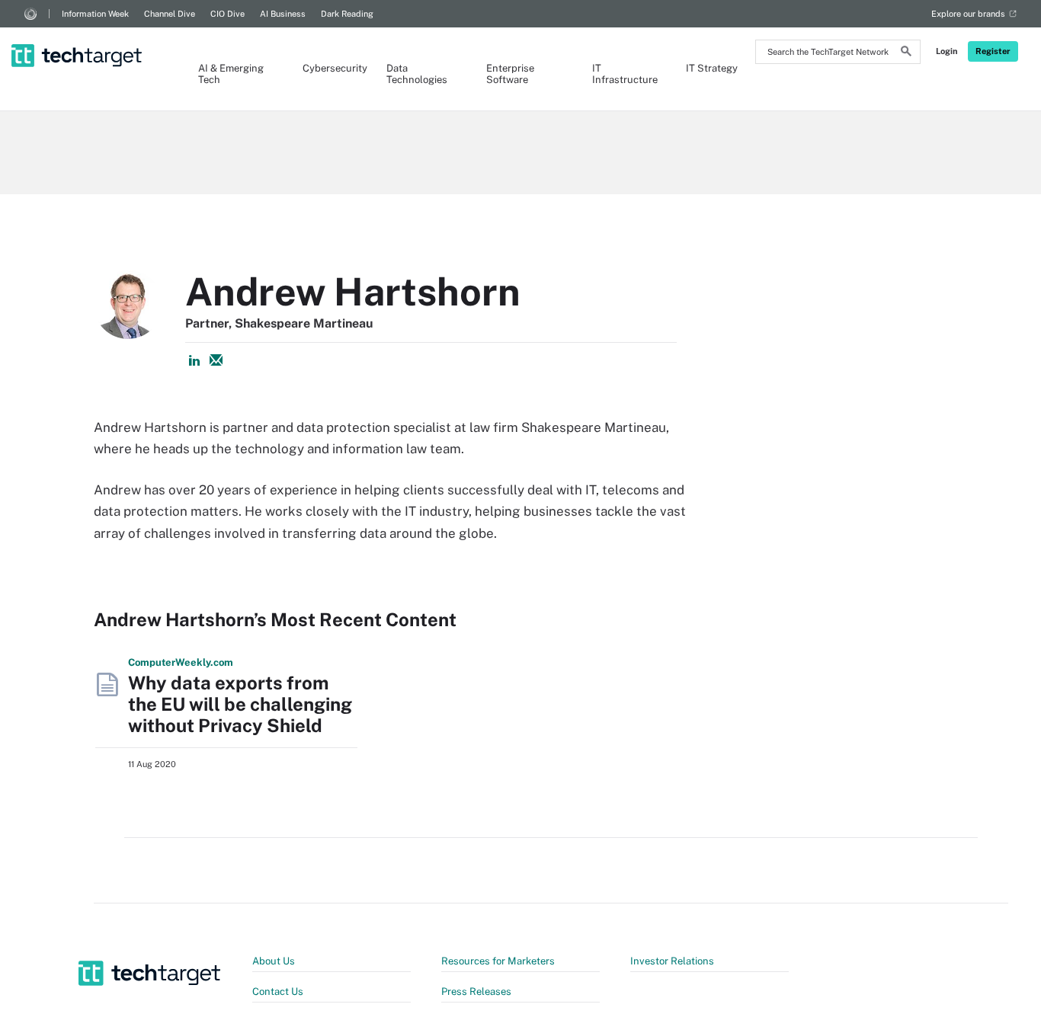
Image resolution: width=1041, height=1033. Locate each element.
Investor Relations (672, 961)
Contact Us (277, 991)
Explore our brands (968, 13)
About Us (273, 961)
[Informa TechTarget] (30, 14)
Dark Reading (347, 13)
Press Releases (476, 991)
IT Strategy (712, 68)
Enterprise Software (510, 73)
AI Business (283, 13)
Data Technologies (416, 73)
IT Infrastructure (623, 73)
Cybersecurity (329, 68)
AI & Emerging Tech (231, 73)
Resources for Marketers (498, 961)
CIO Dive (227, 13)
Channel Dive (169, 13)
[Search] (906, 53)
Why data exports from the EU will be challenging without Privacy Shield (240, 704)
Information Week (95, 13)
